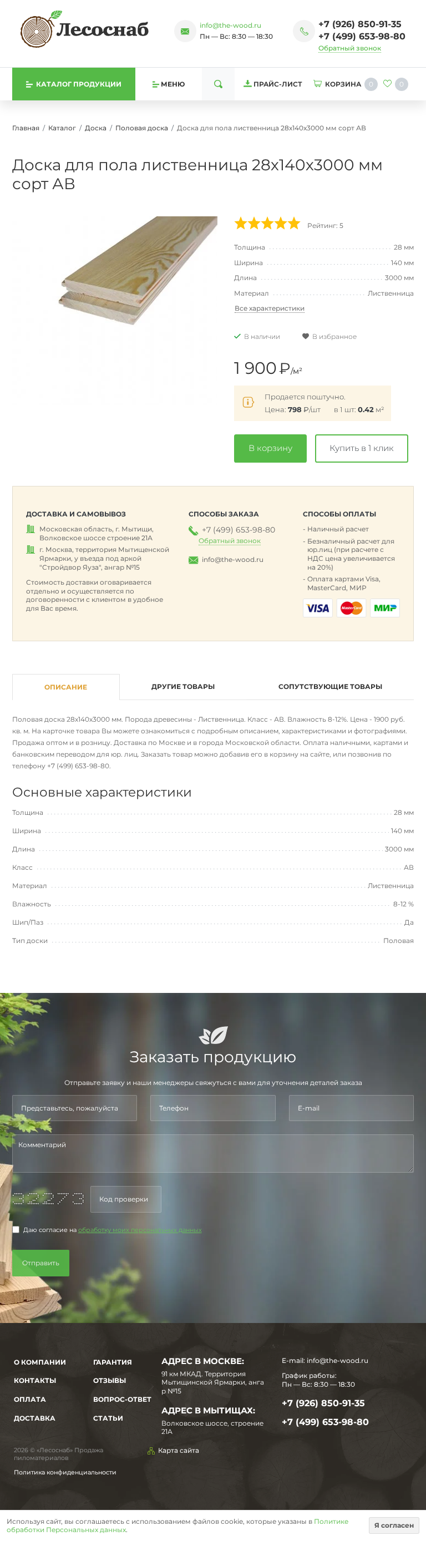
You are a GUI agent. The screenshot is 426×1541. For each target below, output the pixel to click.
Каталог (62, 128)
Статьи (108, 1418)
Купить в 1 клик (361, 448)
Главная (25, 128)
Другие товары (183, 686)
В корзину (270, 448)
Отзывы (109, 1380)
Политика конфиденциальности (65, 1472)
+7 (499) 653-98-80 (361, 36)
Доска (95, 128)
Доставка (34, 1418)
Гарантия (112, 1362)
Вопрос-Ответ (122, 1399)
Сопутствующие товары (330, 686)
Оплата (30, 1399)
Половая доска (141, 128)
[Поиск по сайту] (218, 84)
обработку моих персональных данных (140, 1230)
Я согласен (394, 1525)
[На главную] (85, 29)
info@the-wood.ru (230, 25)
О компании (40, 1362)
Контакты (35, 1380)
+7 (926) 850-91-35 (360, 24)
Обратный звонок (349, 48)
